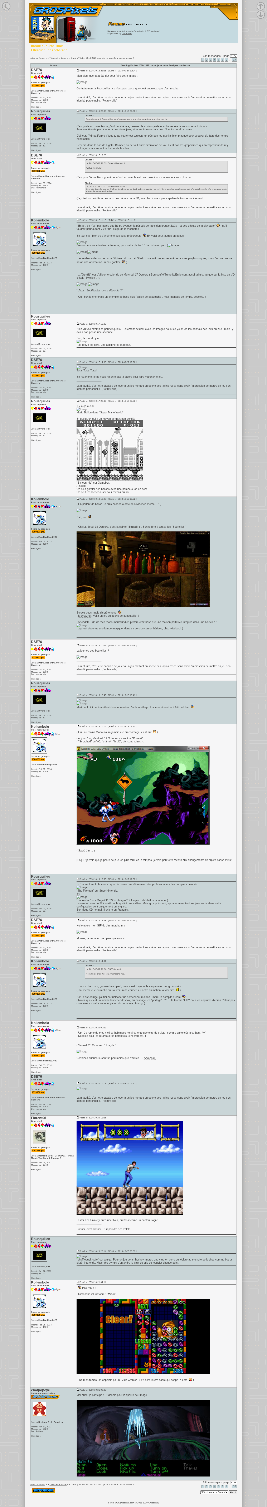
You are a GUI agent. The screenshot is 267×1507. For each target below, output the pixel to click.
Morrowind (84, 615)
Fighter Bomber (115, 145)
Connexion (127, 33)
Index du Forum (37, 58)
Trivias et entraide (58, 58)
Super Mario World (111, 412)
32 (234, 59)
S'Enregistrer (153, 31)
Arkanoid (149, 1058)
